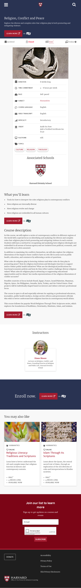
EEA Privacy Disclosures (50, 572)
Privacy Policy (46, 561)
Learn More (12, 33)
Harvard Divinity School (40, 183)
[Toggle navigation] (6, 4)
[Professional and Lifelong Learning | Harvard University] (40, 4)
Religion (31, 150)
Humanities (45, 101)
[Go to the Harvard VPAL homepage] (21, 579)
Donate (10, 557)
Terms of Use (45, 566)
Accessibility (45, 555)
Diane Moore (40, 358)
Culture (19, 150)
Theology (42, 150)
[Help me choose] (75, 42)
